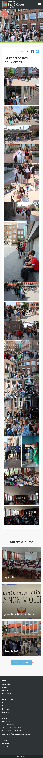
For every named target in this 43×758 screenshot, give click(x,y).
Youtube (5, 746)
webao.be (24, 756)
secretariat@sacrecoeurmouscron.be (16, 734)
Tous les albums (21, 663)
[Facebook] (32, 51)
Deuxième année (8, 706)
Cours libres (6, 712)
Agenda (5, 687)
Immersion (6, 709)
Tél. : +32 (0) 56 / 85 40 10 (11, 728)
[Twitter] (37, 51)
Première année (8, 703)
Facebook (6, 743)
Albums (5, 690)
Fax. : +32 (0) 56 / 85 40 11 (11, 731)
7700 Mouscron (8, 725)
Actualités (6, 684)
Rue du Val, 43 (7, 721)
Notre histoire (7, 693)
